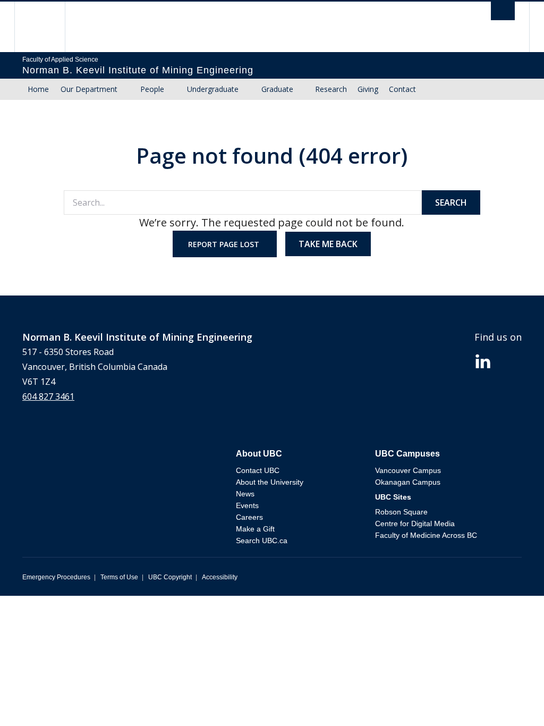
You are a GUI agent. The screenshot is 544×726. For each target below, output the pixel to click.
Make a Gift (255, 529)
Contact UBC (257, 470)
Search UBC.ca (261, 540)
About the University (269, 482)
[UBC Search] (503, 14)
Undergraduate (213, 89)
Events (247, 505)
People (152, 89)
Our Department (89, 89)
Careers (249, 517)
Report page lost (224, 244)
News (245, 493)
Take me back (328, 244)
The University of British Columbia (47, 27)
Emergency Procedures (56, 577)
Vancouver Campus (408, 470)
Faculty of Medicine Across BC (426, 535)
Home (38, 89)
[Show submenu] (127, 89)
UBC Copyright (170, 577)
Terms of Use (119, 577)
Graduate (277, 89)
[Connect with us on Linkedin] (482, 360)
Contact (402, 89)
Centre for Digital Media (415, 523)
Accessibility (219, 577)
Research (331, 89)
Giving (368, 89)
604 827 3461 (48, 396)
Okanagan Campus (407, 482)
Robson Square (401, 512)
